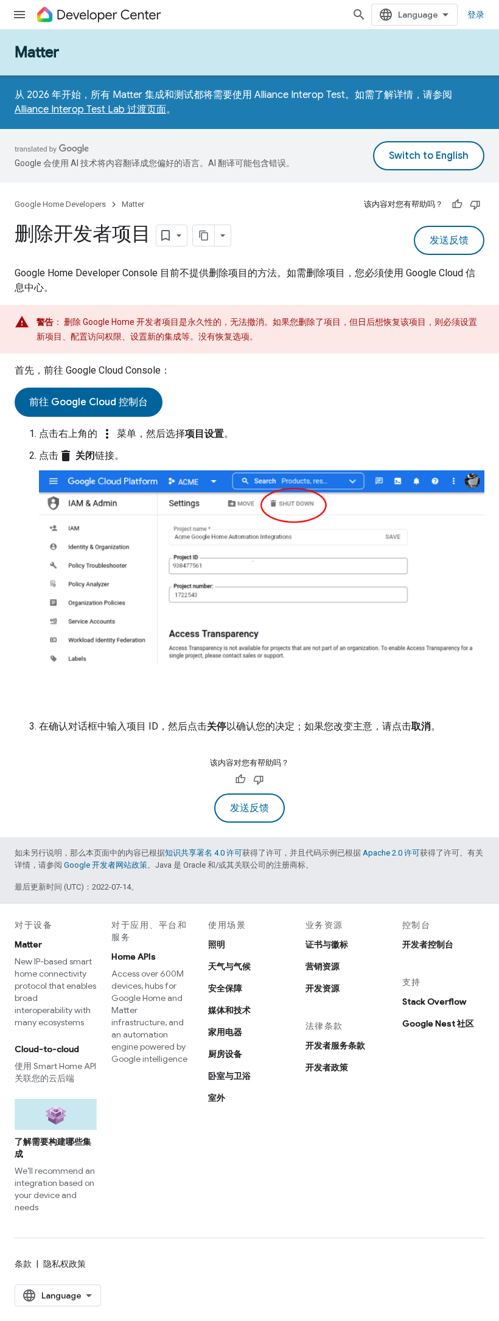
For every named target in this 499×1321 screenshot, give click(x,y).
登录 (475, 14)
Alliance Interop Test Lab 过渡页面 (90, 109)
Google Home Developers (60, 204)
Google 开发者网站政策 (105, 865)
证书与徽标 (326, 944)
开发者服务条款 (335, 1045)
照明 (216, 944)
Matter (37, 52)
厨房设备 (225, 1053)
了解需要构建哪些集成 (53, 1147)
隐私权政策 (64, 1264)
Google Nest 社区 (438, 1023)
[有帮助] (457, 204)
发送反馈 (449, 240)
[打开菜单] (19, 14)
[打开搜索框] (359, 14)
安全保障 (225, 988)
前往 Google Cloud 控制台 (88, 402)
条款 (23, 1264)
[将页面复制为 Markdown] (204, 235)
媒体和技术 (229, 1010)
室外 (216, 1097)
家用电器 (225, 1031)
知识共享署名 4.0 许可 (203, 852)
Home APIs (133, 956)
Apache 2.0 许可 (391, 852)
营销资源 (322, 966)
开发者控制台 (427, 944)
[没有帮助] (475, 204)
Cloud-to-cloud (47, 1049)
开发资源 (322, 988)
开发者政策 (326, 1067)
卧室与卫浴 (229, 1075)
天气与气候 (229, 966)
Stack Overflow (434, 1001)
